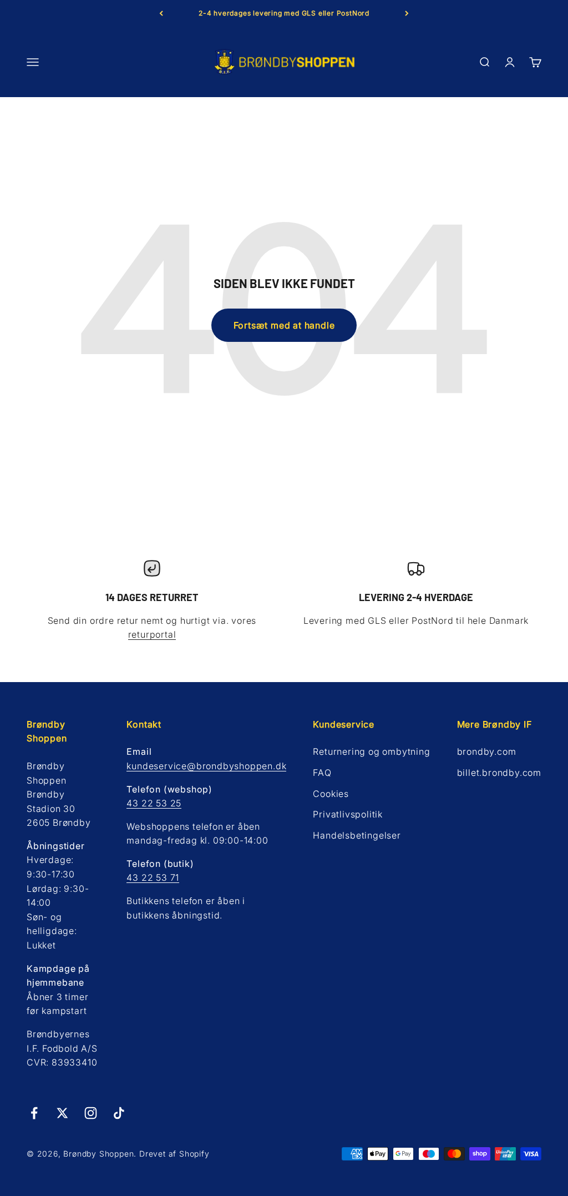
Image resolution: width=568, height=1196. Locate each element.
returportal (152, 634)
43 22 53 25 (153, 803)
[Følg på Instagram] (90, 1113)
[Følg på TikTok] (118, 1113)
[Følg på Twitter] (62, 1113)
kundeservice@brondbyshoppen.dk (206, 765)
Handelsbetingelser (356, 835)
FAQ (322, 772)
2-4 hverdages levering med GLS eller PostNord (284, 13)
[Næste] (407, 13)
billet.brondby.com (499, 772)
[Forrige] (161, 13)
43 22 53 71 (152, 877)
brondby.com (486, 751)
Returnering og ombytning (371, 751)
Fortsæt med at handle (284, 325)
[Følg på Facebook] (34, 1113)
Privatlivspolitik (348, 814)
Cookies (331, 793)
